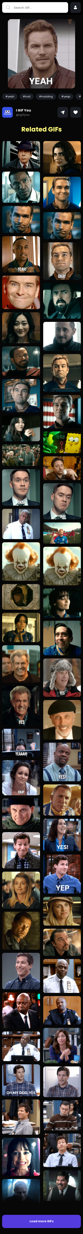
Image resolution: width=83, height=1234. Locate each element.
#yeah (9, 96)
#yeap (65, 96)
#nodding (46, 96)
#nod (26, 96)
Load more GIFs (42, 1221)
